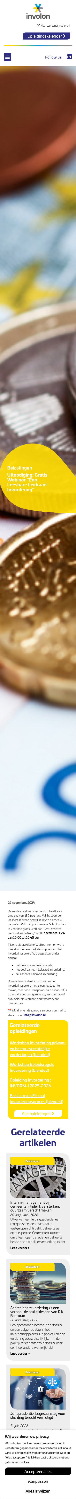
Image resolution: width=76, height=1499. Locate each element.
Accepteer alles (38, 1471)
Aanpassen (38, 1481)
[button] (7, 57)
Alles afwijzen (38, 1491)
